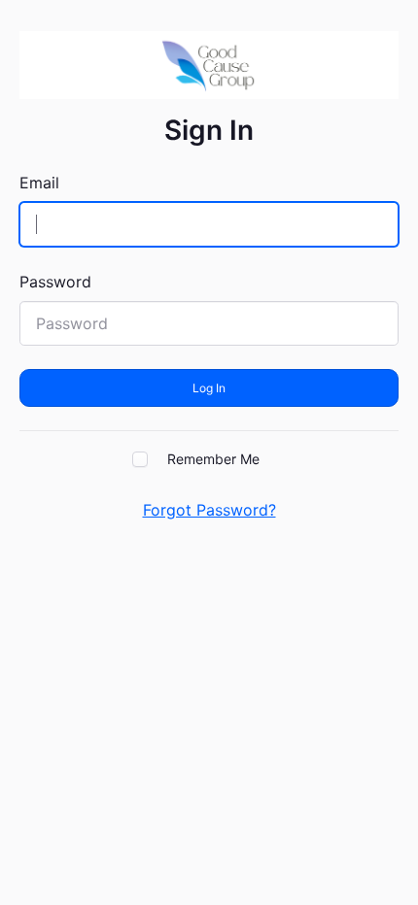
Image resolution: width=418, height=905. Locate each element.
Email (39, 182)
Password (55, 281)
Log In (209, 388)
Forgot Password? (209, 510)
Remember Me (213, 459)
